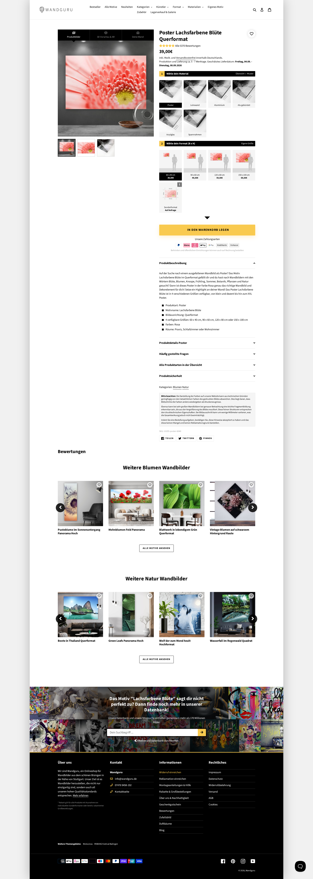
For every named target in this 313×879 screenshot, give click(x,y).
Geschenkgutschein (170, 804)
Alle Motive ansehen (156, 548)
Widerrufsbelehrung (220, 785)
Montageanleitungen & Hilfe (175, 785)
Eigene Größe (247, 143)
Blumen (177, 387)
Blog (161, 830)
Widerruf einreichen (170, 772)
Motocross (88, 844)
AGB (211, 798)
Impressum (215, 772)
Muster (250, 73)
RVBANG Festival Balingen (106, 844)
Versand (213, 792)
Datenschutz (216, 779)
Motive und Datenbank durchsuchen (158, 741)
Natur (185, 387)
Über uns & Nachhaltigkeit (174, 798)
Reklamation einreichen (172, 779)
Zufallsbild (165, 817)
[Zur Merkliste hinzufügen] (251, 33)
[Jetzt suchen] (202, 732)
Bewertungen (166, 811)
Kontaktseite (122, 792)
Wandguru (250, 870)
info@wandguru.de (126, 779)
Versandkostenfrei (186, 58)
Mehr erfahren (80, 795)
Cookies (213, 804)
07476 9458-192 (123, 785)
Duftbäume (165, 824)
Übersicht (240, 73)
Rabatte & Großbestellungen (175, 792)
